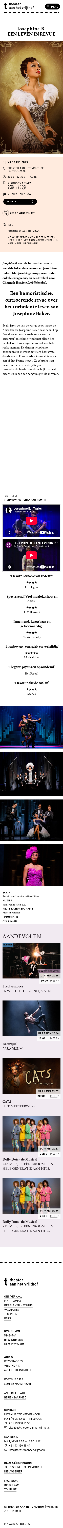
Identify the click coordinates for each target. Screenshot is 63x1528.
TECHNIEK (10, 1314)
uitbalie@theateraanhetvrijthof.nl (29, 1428)
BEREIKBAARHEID (15, 1397)
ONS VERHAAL (13, 1296)
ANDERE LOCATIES (15, 1393)
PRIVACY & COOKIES (17, 1524)
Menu (54, 7)
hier (11, 243)
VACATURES (11, 1310)
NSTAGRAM (12, 1485)
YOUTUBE (10, 1489)
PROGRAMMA (12, 1301)
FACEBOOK (11, 1481)
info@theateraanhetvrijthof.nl (27, 1450)
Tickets (11, 201)
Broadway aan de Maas (24, 231)
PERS (7, 1318)
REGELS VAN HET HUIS (18, 1305)
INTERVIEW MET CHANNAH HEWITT (25, 500)
